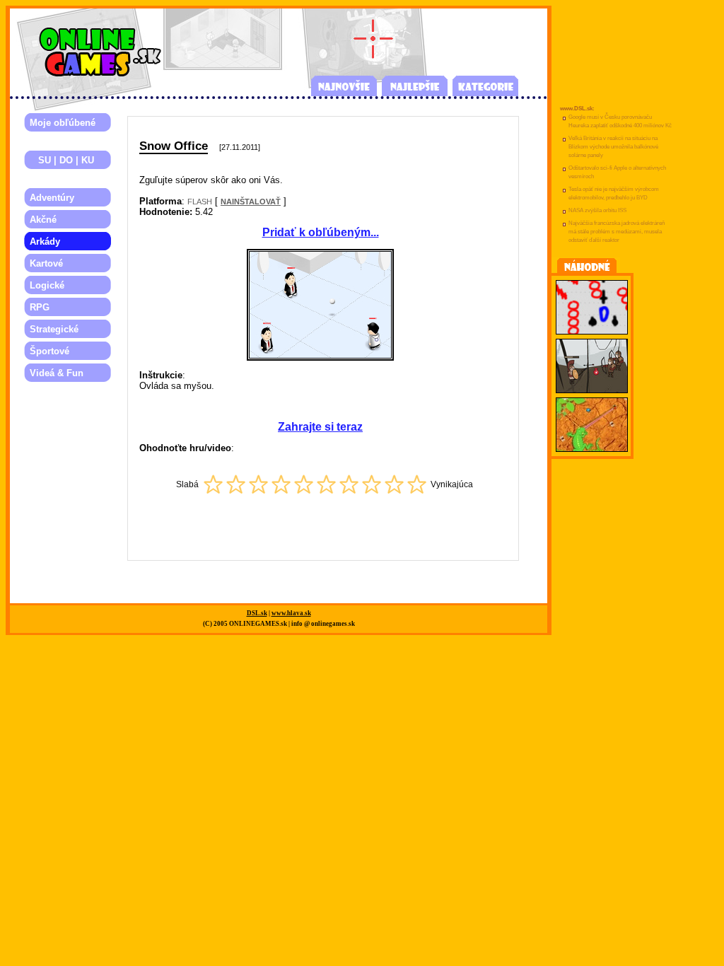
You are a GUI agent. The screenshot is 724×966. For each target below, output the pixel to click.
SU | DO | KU (62, 160)
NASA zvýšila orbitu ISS (597, 210)
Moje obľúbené (62, 122)
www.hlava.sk (291, 613)
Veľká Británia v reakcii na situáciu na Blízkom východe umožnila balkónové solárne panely (613, 146)
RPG (39, 307)
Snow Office (173, 146)
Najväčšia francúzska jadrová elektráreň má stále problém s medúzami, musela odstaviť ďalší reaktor (616, 231)
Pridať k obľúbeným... (320, 232)
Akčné (43, 219)
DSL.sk (257, 613)
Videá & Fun (56, 373)
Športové (49, 351)
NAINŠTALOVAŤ (251, 201)
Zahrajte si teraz (320, 427)
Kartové (46, 263)
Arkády (45, 241)
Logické (47, 285)
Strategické (54, 329)
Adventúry (52, 197)
